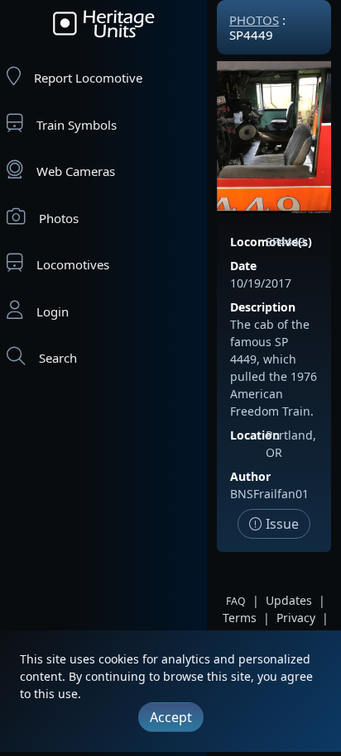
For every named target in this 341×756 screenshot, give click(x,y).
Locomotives (72, 264)
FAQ (236, 601)
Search (58, 357)
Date (243, 265)
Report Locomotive (88, 77)
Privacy (295, 617)
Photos (59, 218)
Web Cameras (75, 171)
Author (250, 476)
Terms (240, 617)
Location (255, 435)
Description (262, 307)
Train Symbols (76, 124)
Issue (280, 524)
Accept (171, 717)
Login (52, 311)
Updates (289, 600)
